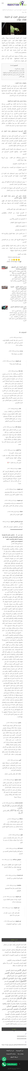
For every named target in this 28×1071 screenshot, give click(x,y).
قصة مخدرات (14, 1003)
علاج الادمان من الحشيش (9, 998)
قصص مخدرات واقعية (20, 1016)
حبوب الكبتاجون (8, 991)
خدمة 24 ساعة (12, 1064)
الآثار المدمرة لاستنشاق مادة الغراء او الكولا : (13, 72)
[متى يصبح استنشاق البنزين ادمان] (5, 308)
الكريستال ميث (22, 988)
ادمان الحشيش (20, 973)
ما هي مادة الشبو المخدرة (12, 1021)
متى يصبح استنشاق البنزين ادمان (18, 307)
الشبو (11, 983)
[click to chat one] (4, 1059)
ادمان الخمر (10, 973)
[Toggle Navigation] (3, 3)
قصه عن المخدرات (16, 1019)
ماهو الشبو (7, 1019)
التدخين (6, 981)
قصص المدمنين (12, 1009)
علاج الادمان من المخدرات (22, 1001)
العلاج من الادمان (10, 986)
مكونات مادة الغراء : (19, 68)
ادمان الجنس (10, 970)
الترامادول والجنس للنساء (19, 983)
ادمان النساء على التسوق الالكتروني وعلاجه (18, 268)
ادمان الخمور (22, 976)
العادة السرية (18, 986)
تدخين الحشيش (17, 991)
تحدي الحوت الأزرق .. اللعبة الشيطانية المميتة (18, 288)
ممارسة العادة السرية (11, 1024)
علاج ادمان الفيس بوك (11, 993)
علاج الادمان (21, 998)
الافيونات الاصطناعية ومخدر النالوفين (16, 960)
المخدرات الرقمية (13, 988)
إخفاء (12, 65)
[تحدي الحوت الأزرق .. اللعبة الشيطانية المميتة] (5, 287)
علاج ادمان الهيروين (11, 996)
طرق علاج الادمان (21, 993)
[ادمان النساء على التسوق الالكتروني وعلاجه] (5, 267)
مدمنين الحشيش (20, 1023)
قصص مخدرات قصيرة (12, 1014)
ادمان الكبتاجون (13, 978)
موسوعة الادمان (12, 1068)
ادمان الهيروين (14, 981)
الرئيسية (24, 9)
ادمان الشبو (14, 976)
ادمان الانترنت (20, 970)
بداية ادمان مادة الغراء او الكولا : (16, 70)
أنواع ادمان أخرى (18, 9)
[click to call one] (4, 1064)
